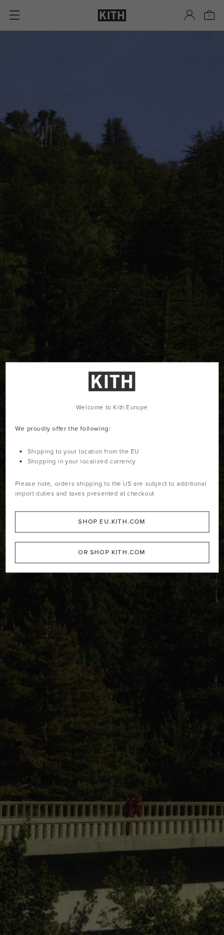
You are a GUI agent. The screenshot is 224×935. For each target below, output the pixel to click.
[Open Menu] (14, 15)
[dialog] (112, 467)
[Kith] (112, 15)
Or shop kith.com (111, 552)
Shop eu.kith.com (111, 522)
